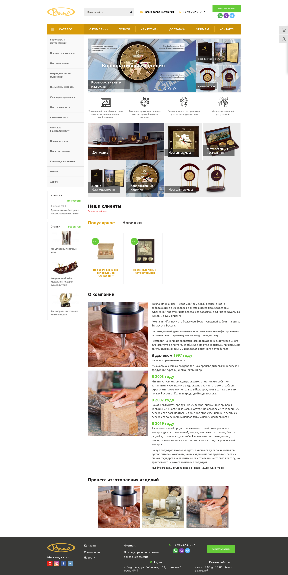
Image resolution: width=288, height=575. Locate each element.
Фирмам (202, 29)
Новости (89, 557)
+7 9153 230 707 (194, 11)
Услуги (124, 29)
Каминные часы (59, 117)
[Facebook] (63, 563)
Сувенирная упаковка (62, 97)
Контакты (227, 29)
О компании (98, 29)
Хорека (54, 181)
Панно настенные (60, 151)
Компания (90, 545)
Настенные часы (59, 63)
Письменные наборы (62, 87)
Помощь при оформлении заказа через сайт (141, 554)
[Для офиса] (126, 141)
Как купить (149, 29)
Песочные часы (59, 141)
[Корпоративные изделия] (145, 178)
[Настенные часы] (183, 141)
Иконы (54, 171)
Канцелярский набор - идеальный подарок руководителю (62, 281)
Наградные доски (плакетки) (60, 75)
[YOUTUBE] (49, 563)
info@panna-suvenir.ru (159, 11)
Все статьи (74, 226)
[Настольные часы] (202, 178)
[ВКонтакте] (70, 563)
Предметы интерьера (62, 53)
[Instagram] (56, 563)
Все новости (73, 200)
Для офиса (115, 65)
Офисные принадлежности (60, 129)
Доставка (177, 29)
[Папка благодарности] (107, 178)
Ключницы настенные (62, 161)
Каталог (65, 29)
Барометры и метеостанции (58, 41)
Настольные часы (60, 107)
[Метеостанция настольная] (221, 141)
